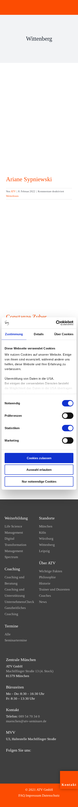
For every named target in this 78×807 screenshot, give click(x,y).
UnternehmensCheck (19, 602)
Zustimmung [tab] (14, 334)
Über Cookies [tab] (63, 334)
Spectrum (11, 557)
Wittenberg (47, 545)
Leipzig (44, 551)
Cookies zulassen (39, 458)
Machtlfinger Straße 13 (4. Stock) (29, 671)
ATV (13, 191)
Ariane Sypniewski (29, 179)
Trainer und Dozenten (54, 589)
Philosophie (47, 577)
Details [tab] (39, 334)
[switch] (67, 415)
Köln (42, 532)
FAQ (21, 795)
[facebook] (7, 758)
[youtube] (13, 758)
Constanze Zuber (26, 316)
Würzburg (46, 538)
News (43, 602)
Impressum (33, 795)
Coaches (45, 596)
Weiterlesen (12, 195)
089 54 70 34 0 (29, 716)
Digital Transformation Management (15, 545)
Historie (44, 583)
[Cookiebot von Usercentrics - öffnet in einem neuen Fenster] (56, 323)
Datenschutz (51, 795)
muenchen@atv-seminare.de (26, 721)
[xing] (26, 758)
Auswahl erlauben (39, 469)
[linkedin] (20, 758)
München (45, 526)
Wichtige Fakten (50, 571)
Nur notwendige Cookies (39, 481)
